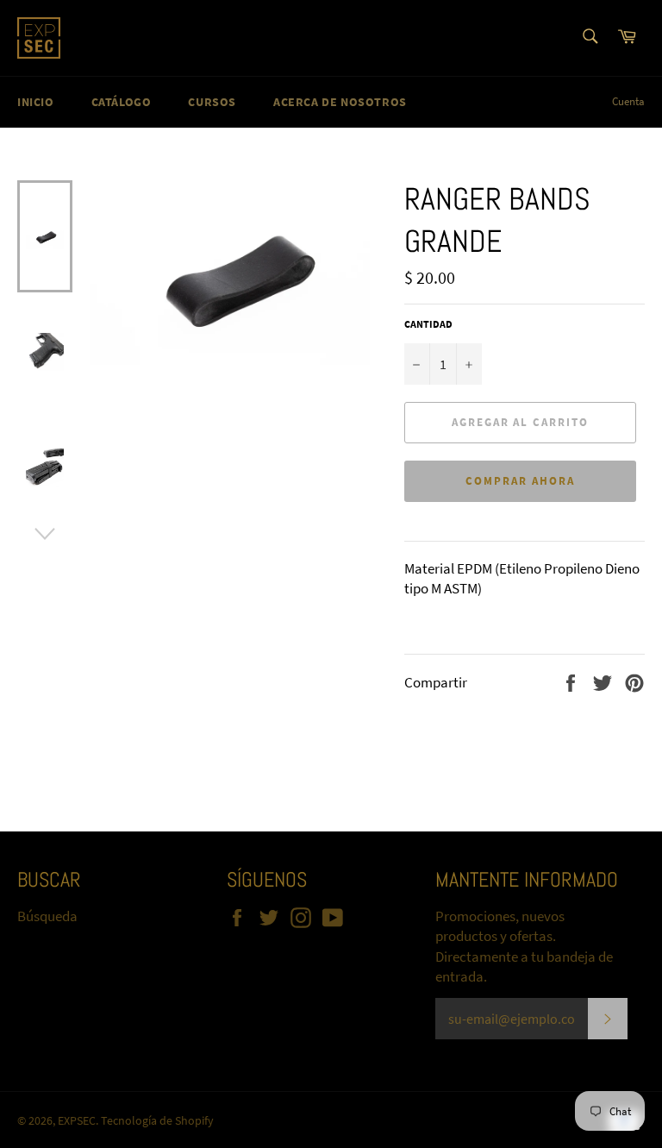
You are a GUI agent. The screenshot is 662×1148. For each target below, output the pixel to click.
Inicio (35, 102)
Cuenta (628, 101)
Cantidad (428, 323)
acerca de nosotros (340, 102)
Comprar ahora (519, 481)
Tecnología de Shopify (157, 1120)
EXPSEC (77, 1120)
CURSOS (212, 102)
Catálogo (121, 102)
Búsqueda (47, 915)
